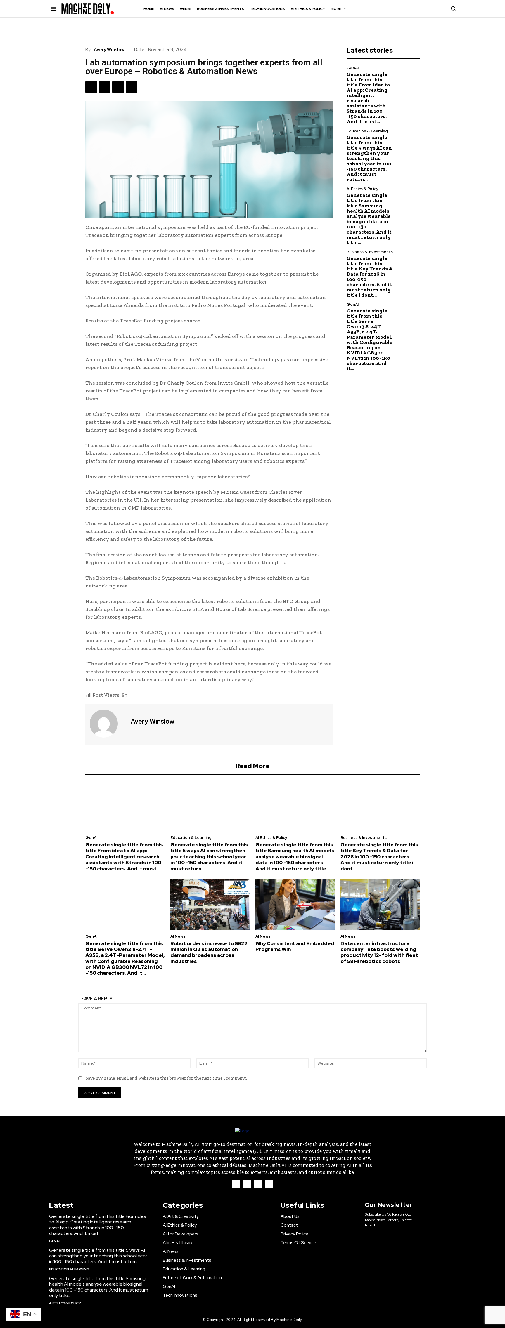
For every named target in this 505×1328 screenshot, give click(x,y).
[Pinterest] (118, 87)
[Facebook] (91, 87)
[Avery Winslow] (107, 724)
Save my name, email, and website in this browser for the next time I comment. (166, 1078)
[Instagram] (247, 1184)
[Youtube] (269, 1184)
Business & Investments (370, 252)
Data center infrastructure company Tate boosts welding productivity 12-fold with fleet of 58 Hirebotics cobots (379, 952)
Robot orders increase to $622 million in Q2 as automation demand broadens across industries (209, 952)
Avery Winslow (109, 49)
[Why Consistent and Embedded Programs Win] (295, 904)
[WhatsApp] (131, 87)
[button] (453, 8)
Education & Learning (367, 131)
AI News (177, 936)
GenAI (353, 68)
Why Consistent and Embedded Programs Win (294, 946)
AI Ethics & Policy (362, 189)
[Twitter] (104, 87)
